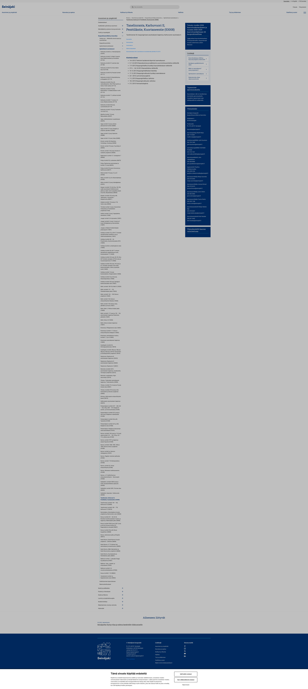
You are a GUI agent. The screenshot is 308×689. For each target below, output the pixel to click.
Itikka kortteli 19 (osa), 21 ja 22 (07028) (109, 174)
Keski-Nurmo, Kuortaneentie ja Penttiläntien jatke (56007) (109, 555)
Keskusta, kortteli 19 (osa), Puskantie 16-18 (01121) (111, 110)
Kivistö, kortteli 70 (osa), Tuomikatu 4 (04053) (111, 147)
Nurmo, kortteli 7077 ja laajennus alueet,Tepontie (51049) (109, 441)
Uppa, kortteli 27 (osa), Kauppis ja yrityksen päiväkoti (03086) (110, 129)
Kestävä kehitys (102, 602)
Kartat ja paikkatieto (104, 588)
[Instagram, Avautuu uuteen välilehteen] (197, 648)
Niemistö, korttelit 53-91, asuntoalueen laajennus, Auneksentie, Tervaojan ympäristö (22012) (111, 370)
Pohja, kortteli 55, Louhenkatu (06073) (111, 160)
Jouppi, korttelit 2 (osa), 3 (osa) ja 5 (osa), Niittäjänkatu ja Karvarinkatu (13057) (110, 223)
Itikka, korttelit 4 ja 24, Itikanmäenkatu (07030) (111, 178)
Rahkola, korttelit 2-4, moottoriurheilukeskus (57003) (109, 569)
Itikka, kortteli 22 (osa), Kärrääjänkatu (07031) (111, 183)
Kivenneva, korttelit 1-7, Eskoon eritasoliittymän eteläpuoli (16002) (110, 331)
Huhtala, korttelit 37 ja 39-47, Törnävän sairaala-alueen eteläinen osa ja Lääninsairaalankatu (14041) (111, 234)
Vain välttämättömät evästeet (185, 680)
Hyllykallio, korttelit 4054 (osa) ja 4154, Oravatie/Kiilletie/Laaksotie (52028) (109, 483)
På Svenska (302, 1)
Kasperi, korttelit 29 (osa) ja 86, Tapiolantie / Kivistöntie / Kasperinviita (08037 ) (109, 197)
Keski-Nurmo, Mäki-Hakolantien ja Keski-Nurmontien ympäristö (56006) (110, 550)
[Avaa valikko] (305, 12)
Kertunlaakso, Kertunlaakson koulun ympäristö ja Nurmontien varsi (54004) (111, 513)
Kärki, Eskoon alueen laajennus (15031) (109, 324)
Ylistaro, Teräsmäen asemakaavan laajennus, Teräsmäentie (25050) (110, 381)
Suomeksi (286, 1)
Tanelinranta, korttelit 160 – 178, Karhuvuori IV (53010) (109, 508)
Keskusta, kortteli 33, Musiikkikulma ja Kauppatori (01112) (110, 78)
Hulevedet (101, 608)
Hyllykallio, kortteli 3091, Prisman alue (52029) (111, 489)
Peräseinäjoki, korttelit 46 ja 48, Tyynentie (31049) (109, 420)
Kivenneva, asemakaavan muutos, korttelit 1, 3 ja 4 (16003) (110, 336)
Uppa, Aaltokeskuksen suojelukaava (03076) (110, 120)
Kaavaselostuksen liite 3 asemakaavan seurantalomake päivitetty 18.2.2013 (143, 51)
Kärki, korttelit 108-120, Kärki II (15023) (111, 286)
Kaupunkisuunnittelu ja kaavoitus (107, 36)
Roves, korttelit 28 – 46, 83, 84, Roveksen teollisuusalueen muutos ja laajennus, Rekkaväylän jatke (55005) (111, 518)
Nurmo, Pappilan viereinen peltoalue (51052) (110, 457)
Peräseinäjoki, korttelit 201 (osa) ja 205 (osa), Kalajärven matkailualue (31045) (110, 414)
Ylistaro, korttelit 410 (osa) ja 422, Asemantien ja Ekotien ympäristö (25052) (110, 391)
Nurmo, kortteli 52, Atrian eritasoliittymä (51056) (107, 466)
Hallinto (180, 12)
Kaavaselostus (129, 42)
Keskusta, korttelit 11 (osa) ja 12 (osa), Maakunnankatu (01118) (109, 101)
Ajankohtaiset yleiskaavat (106, 46)
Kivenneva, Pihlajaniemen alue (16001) (111, 328)
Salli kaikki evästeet (186, 674)
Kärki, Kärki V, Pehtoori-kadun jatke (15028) (110, 309)
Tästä (188, 38)
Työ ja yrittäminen (235, 12)
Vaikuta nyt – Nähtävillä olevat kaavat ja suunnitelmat (110, 39)
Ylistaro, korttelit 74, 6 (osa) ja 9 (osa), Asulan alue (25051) (111, 386)
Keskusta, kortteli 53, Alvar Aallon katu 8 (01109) (110, 69)
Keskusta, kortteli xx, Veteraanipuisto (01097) (110, 52)
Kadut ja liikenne (103, 595)
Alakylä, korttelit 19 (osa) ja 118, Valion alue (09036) (109, 203)
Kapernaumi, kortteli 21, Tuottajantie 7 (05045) (111, 156)
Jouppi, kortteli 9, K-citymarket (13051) (111, 218)
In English (294, 1)
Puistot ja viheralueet (104, 592)
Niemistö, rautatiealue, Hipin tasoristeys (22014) (108, 376)
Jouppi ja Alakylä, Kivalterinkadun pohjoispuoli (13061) (109, 229)
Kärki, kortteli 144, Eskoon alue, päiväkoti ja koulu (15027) (109, 305)
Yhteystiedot (302, 7)
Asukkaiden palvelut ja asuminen (107, 26)
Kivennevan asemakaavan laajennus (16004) (110, 341)
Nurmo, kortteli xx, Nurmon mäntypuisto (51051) (108, 452)
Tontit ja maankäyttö (104, 33)
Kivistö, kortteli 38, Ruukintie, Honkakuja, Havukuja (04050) (108, 142)
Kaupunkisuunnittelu (104, 43)
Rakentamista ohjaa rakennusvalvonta (194, 78)
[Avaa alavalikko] (122, 26)
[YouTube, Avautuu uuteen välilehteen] (197, 653)
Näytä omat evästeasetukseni (163, 663)
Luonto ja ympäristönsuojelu (106, 598)
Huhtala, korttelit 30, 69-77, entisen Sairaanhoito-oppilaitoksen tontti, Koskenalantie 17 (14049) (110, 252)
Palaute (295, 7)
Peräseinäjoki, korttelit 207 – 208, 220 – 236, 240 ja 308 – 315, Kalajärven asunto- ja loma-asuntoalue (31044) (111, 408)
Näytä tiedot (185, 685)
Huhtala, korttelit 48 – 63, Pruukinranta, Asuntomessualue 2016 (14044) (110, 241)
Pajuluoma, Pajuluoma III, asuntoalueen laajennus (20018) (109, 357)
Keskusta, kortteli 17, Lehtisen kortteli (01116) (111, 96)
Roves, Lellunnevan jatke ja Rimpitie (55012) (110, 536)
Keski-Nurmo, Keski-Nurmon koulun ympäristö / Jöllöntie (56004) (110, 540)
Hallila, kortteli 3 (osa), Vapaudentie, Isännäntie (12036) (110, 214)
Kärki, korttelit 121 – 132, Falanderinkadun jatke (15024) (109, 290)
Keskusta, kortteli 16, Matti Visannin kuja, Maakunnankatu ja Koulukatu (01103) (110, 58)
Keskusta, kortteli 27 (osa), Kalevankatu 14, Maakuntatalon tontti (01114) (110, 90)
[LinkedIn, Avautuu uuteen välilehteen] (197, 656)
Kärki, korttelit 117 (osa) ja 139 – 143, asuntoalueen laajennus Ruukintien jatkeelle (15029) (111, 315)
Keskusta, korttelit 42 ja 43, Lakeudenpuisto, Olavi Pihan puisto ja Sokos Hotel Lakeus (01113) (111, 84)
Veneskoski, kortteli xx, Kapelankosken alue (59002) (108, 577)
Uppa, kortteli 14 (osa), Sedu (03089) (110, 138)
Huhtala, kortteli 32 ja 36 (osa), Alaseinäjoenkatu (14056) (109, 278)
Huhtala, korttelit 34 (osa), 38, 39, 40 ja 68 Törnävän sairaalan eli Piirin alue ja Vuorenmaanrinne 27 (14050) (111, 259)
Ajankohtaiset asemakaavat (106, 49)
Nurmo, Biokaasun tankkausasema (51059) (110, 471)
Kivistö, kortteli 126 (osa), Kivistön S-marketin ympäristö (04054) (110, 152)
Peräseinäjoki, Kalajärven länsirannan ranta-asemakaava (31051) (110, 429)
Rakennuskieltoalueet (105, 584)
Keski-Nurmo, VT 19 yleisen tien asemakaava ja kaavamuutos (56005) (110, 545)
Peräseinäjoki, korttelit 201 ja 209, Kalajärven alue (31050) (110, 425)
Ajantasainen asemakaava (196, 74)
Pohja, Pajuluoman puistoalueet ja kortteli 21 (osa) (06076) (110, 164)
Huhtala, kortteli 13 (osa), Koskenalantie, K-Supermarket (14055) (111, 273)
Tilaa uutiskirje (130, 659)
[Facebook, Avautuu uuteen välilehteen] (197, 646)
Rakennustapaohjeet (131, 48)
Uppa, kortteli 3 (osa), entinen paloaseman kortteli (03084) (108, 125)
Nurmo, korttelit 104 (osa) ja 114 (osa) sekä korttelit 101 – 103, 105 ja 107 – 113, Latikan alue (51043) (111, 435)
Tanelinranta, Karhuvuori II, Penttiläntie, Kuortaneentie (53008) (110, 499)
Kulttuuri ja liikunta (126, 12)
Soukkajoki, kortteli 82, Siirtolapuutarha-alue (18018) (108, 346)
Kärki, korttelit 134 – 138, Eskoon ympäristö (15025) (109, 295)
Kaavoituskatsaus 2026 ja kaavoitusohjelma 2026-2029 (196, 59)
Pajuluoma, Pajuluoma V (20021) (109, 366)
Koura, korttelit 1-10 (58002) (108, 573)
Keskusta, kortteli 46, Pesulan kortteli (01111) (111, 73)
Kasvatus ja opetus (68, 12)
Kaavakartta (129, 39)
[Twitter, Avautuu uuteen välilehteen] (197, 651)
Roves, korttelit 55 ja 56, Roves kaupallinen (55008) (109, 531)
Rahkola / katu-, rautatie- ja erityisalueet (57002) (108, 564)
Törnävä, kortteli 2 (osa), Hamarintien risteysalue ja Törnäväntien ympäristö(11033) (111, 208)
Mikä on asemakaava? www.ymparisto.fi (194, 69)
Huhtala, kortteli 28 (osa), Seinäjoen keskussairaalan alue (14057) (110, 282)
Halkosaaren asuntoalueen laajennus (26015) (110, 402)
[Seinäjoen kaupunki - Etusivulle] (8, 7)
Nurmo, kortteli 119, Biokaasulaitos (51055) (110, 462)
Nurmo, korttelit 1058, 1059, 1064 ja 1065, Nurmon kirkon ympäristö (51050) (110, 446)
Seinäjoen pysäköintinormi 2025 (196, 64)
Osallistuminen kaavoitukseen (107, 581)
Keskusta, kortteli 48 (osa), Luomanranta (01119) (108, 106)
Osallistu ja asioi (291, 12)
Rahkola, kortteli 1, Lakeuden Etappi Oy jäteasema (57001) (110, 559)
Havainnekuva (129, 45)
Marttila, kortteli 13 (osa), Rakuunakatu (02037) (107, 115)
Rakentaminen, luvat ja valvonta (107, 605)
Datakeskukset (102, 22)
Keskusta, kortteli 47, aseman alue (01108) (110, 64)
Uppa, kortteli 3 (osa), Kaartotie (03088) (109, 134)
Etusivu (128, 18)
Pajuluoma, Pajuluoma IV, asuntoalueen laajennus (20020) (109, 362)
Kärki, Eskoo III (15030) (107, 320)
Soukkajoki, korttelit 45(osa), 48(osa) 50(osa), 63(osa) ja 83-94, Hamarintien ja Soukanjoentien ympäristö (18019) (111, 351)
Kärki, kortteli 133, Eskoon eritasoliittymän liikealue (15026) (109, 300)
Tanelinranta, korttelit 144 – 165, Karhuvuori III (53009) (109, 503)
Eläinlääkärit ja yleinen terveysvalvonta (109, 29)
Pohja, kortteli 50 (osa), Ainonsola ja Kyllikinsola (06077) (110, 169)
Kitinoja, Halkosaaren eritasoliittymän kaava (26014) (111, 397)
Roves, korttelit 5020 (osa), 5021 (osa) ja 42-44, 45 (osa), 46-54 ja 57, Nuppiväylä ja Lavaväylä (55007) (111, 525)
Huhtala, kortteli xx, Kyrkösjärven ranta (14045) (111, 247)
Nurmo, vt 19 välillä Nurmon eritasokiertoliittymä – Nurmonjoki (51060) (110, 477)
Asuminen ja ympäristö (9, 12)
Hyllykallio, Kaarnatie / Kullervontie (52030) (110, 494)
